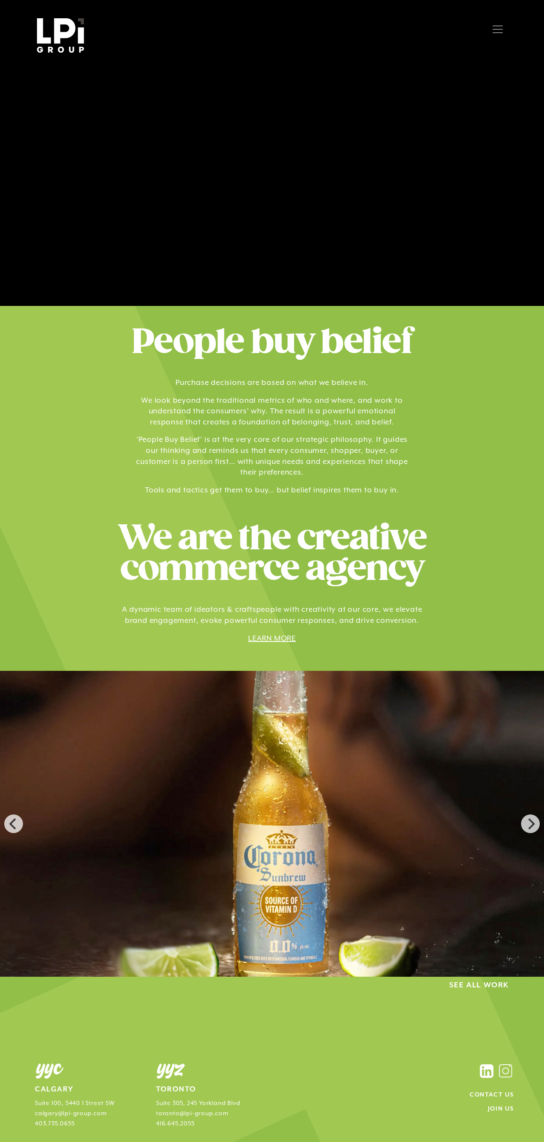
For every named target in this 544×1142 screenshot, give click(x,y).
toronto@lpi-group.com (192, 1113)
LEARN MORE (272, 638)
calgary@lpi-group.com (71, 1113)
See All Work (479, 985)
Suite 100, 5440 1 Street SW (75, 1103)
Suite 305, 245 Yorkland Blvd (198, 1103)
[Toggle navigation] (497, 29)
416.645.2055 (175, 1123)
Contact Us (492, 1094)
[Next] (530, 823)
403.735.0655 (55, 1123)
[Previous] (13, 823)
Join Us (501, 1108)
